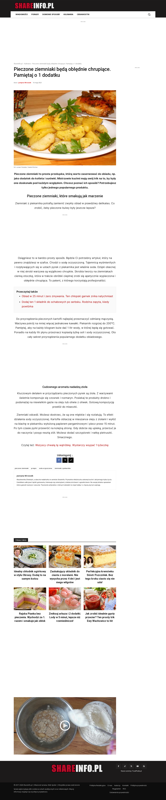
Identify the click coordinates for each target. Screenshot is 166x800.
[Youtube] (137, 766)
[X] (65, 460)
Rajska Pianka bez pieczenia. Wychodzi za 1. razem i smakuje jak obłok (29, 617)
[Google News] (144, 766)
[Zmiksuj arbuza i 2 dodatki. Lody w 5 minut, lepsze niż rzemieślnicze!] (65, 598)
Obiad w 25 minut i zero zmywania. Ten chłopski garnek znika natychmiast (67, 296)
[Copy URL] (71, 460)
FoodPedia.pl (137, 771)
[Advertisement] (83, 41)
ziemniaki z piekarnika (63, 468)
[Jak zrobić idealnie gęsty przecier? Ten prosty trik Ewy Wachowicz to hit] (100, 598)
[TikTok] (124, 766)
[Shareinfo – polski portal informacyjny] (34, 5)
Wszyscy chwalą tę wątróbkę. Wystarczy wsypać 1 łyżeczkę (72, 445)
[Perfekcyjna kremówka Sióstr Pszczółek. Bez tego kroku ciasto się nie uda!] (100, 556)
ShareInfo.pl (18, 64)
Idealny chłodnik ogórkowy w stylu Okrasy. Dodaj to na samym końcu (30, 575)
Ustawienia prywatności (119, 792)
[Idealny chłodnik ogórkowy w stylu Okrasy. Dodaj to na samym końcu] (30, 556)
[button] (149, 14)
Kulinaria (27, 64)
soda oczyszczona (45, 468)
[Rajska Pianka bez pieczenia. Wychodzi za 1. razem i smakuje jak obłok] (30, 598)
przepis (33, 468)
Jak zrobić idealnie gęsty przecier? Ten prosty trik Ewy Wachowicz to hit (100, 617)
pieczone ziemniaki (22, 468)
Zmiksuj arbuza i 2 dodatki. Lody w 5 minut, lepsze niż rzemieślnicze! (65, 617)
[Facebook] (59, 460)
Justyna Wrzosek (24, 83)
